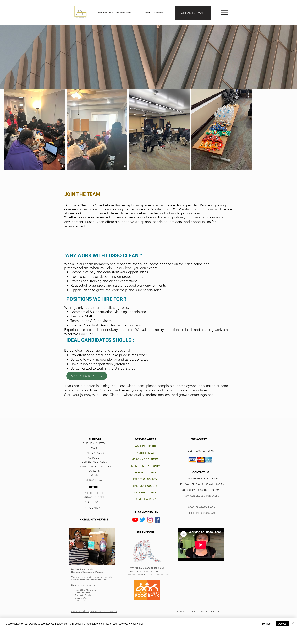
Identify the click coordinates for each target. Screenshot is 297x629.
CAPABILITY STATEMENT (153, 12)
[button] (95, 439)
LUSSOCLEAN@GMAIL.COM (200, 507)
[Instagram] (150, 520)
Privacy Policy (135, 623)
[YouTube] (135, 520)
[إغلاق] (293, 623)
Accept (282, 623)
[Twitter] (142, 520)
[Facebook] (157, 520)
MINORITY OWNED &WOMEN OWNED (115, 12)
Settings (266, 623)
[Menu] (224, 12)
